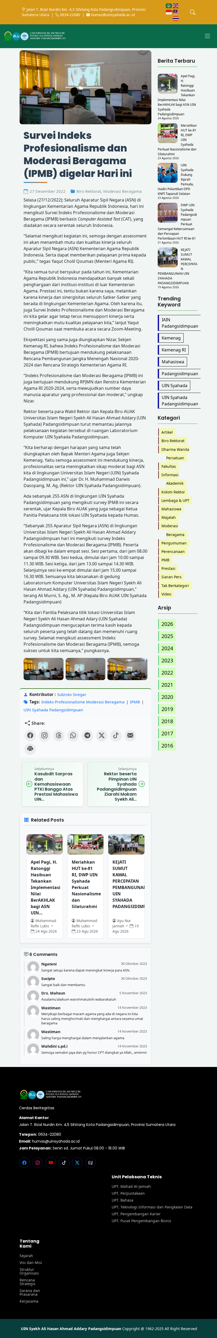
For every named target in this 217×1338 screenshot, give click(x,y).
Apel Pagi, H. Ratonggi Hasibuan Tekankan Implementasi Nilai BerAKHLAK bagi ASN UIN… (44, 887)
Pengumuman (174, 543)
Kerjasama (29, 1301)
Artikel (167, 432)
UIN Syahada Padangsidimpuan (53, 709)
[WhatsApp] (73, 735)
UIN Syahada (174, 385)
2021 (167, 684)
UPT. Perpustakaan (128, 1193)
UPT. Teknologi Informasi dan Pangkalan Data (152, 1207)
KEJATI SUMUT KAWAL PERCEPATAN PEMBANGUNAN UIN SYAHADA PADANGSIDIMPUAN (126, 884)
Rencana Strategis (27, 1282)
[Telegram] (87, 735)
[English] (176, 5)
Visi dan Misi (31, 1262)
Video (166, 594)
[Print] (30, 748)
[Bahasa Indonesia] (169, 11)
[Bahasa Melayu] (176, 11)
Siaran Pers (171, 576)
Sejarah (26, 1256)
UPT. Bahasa (122, 1200)
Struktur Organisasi (29, 1271)
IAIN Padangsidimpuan (180, 323)
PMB (165, 559)
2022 (167, 672)
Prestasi (168, 568)
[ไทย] (176, 18)
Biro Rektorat (88, 191)
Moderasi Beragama (122, 191)
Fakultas (168, 466)
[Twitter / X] (101, 735)
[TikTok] (116, 735)
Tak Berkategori (175, 585)
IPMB (135, 701)
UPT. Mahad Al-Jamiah (131, 1186)
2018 (167, 721)
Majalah (168, 517)
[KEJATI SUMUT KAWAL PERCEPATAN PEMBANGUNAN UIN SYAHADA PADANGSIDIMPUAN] (168, 257)
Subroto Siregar (71, 694)
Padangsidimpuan (180, 374)
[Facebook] (30, 735)
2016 (167, 745)
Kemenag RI (174, 350)
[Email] (130, 735)
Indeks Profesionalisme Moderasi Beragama (83, 701)
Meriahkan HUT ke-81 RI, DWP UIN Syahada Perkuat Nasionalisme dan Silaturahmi (86, 884)
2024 (167, 648)
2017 (167, 733)
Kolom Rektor (173, 491)
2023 (167, 660)
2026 (167, 623)
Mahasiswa (173, 362)
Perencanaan (173, 551)
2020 (167, 696)
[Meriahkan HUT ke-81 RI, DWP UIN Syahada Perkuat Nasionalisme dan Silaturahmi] (168, 133)
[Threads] (58, 735)
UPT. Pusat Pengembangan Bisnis (141, 1221)
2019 (167, 709)
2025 (167, 636)
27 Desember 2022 (48, 191)
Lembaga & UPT (175, 500)
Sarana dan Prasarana (30, 1292)
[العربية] (169, 5)
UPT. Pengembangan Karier (136, 1214)
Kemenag (171, 338)
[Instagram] (44, 735)
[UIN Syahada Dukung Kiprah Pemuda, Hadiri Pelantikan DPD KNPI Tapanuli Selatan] (168, 173)
